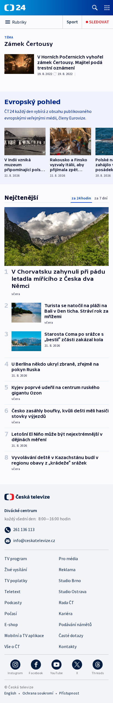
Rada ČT (66, 602)
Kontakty (68, 646)
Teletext (12, 591)
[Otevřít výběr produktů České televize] (107, 7)
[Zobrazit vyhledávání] (95, 7)
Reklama (67, 569)
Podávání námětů (75, 624)
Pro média (68, 558)
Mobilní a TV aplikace (24, 635)
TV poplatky (15, 580)
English (10, 693)
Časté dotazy (71, 635)
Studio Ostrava (72, 591)
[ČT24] (15, 7)
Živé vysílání (15, 569)
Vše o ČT (12, 646)
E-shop (11, 624)
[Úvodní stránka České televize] (27, 496)
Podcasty (13, 602)
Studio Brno (70, 580)
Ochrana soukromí (37, 693)
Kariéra (65, 613)
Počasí (10, 613)
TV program (15, 558)
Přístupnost (69, 693)
